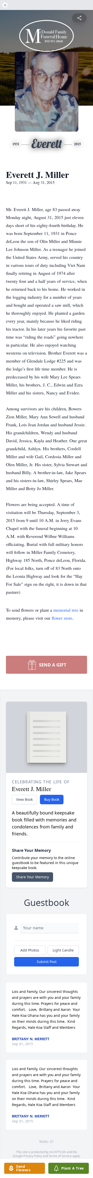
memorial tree (65, 610)
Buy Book (51, 799)
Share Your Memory (32, 877)
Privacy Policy (32, 1156)
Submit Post (47, 961)
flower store (62, 618)
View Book (24, 799)
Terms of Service (60, 1156)
